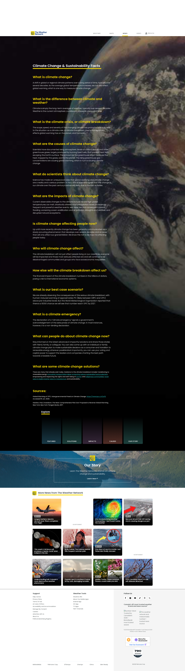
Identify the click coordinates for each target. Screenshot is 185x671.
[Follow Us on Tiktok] (139, 598)
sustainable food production (97, 374)
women (79, 377)
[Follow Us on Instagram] (130, 598)
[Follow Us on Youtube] (135, 598)
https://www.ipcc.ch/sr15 (96, 396)
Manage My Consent (40, 609)
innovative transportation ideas (59, 374)
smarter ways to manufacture (54, 379)
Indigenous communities (94, 377)
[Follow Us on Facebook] (125, 598)
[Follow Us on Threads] (144, 598)
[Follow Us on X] (149, 598)
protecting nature (79, 374)
